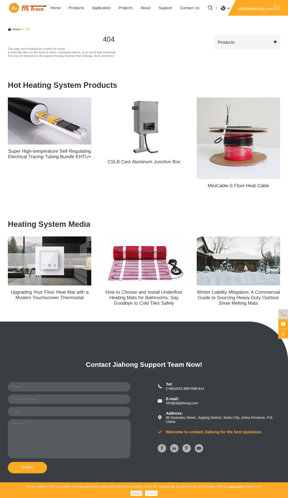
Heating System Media (49, 224)
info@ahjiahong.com (259, 8)
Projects (126, 8)
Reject (136, 493)
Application (101, 8)
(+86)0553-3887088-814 (185, 389)
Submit (28, 467)
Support (165, 8)
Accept (151, 493)
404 (27, 29)
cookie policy (236, 486)
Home (55, 8)
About (145, 8)
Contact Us (189, 8)
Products (76, 8)
